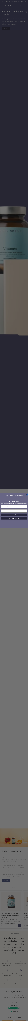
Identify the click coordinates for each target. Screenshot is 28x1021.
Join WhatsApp (14, 518)
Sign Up (14, 515)
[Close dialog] (27, 495)
